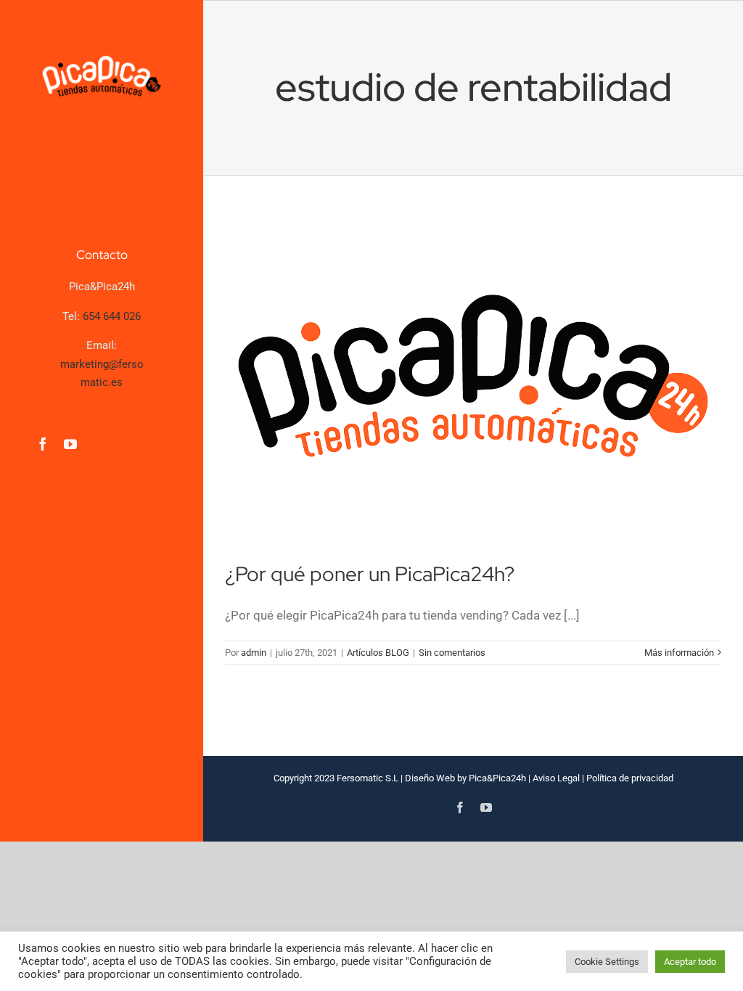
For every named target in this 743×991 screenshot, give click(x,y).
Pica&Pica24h (497, 778)
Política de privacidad (629, 778)
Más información (679, 652)
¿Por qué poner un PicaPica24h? (369, 574)
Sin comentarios (452, 652)
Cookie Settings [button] (607, 961)
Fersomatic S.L (367, 778)
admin (253, 652)
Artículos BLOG (378, 652)
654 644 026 (112, 316)
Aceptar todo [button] (690, 961)
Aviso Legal (556, 778)
